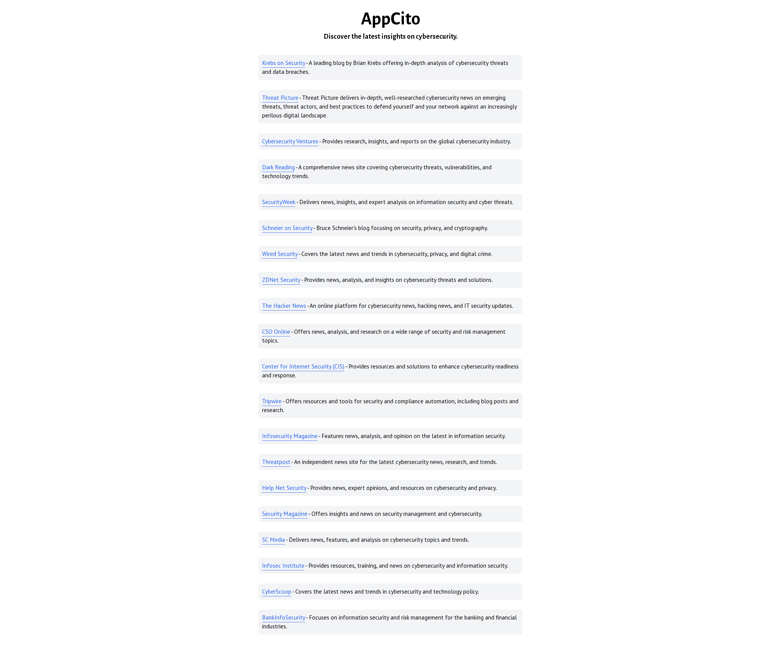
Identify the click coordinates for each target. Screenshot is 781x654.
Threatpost (276, 461)
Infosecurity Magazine (290, 436)
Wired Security (279, 253)
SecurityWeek (278, 202)
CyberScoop (276, 591)
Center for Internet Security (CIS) (303, 366)
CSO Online (276, 331)
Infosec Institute (283, 565)
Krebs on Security (283, 62)
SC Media (273, 539)
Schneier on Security (287, 228)
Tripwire (272, 401)
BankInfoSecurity (283, 617)
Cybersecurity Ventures (290, 141)
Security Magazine (285, 513)
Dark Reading (278, 167)
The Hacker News (284, 305)
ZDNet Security (281, 279)
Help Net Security (284, 487)
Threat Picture (280, 97)
